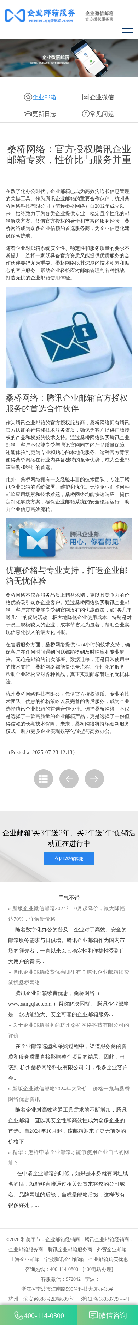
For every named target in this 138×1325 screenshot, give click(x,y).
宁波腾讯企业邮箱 (64, 1259)
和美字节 (31, 1239)
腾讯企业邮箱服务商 (70, 1249)
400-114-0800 (44, 1315)
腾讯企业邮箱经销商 (107, 1239)
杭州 (13, 1299)
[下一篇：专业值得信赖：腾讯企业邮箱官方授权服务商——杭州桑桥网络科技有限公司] (94, 778)
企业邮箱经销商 (62, 1239)
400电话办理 (97, 1269)
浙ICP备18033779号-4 (104, 1299)
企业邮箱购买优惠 (108, 1259)
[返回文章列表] (43, 778)
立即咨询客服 (69, 859)
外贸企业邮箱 (112, 1249)
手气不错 (69, 898)
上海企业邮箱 (25, 1259)
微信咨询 (113, 1315)
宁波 (90, 1279)
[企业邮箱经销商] (69, 15)
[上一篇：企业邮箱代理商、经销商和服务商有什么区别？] (69, 778)
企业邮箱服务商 (25, 1249)
